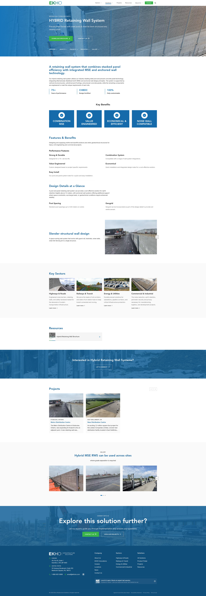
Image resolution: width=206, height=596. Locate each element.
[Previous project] (151, 389)
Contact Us (89, 534)
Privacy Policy (146, 592)
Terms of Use (154, 592)
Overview (52, 49)
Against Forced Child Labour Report (122, 592)
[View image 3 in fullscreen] (140, 478)
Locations (98, 567)
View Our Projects (111, 534)
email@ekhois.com (73, 574)
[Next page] (157, 478)
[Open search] (155, 2)
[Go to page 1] (101, 495)
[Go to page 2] (103, 495)
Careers (97, 564)
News (96, 570)
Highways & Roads (122, 558)
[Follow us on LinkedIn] (83, 574)
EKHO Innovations (101, 561)
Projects (119, 3)
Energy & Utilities (121, 564)
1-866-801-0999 (57, 574)
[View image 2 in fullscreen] (103, 478)
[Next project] (155, 389)
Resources (128, 3)
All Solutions (141, 558)
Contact (148, 3)
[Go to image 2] (132, 251)
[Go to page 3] (105, 495)
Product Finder (142, 561)
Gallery (95, 49)
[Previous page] (49, 478)
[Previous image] (105, 237)
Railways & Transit (122, 561)
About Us (138, 3)
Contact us (82, 38)
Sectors (97, 3)
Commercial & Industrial (124, 567)
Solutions (108, 3)
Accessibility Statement (136, 592)
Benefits (63, 49)
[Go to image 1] (130, 251)
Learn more (53, 308)
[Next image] (157, 237)
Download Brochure (60, 38)
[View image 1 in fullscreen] (66, 478)
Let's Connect (102, 367)
